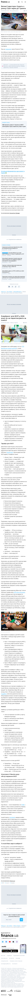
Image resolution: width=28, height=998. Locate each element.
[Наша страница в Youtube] (9, 941)
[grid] (14, 612)
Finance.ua (3, 291)
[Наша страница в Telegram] (2, 941)
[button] (21, 919)
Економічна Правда (15, 213)
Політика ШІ (4, 958)
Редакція (9, 955)
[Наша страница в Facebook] (6, 941)
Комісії (7, 883)
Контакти (14, 963)
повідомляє (8, 49)
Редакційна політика (19, 955)
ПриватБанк (10, 452)
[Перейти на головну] (5, 2)
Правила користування (16, 961)
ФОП (2, 883)
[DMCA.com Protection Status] (3, 992)
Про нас (3, 955)
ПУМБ (23, 805)
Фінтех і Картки (14, 322)
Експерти (11, 958)
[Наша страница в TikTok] (13, 941)
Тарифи (12, 883)
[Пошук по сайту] (22, 2)
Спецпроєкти (4, 961)
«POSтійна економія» (19, 592)
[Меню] (25, 2)
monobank (12, 817)
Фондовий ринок (14, 10)
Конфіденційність (6, 963)
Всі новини (9, 291)
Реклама (18, 958)
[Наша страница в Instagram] (16, 941)
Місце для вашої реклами (14, 226)
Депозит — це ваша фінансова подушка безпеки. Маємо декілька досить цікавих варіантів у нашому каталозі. (14, 66)
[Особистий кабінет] (18, 2)
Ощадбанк (4, 694)
